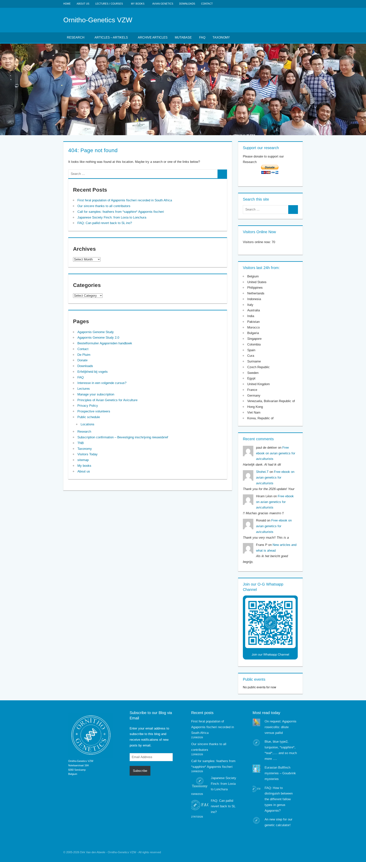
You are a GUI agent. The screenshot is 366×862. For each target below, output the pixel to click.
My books (137, 3)
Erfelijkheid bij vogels (92, 372)
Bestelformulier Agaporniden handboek (104, 343)
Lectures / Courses (109, 3)
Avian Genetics (162, 3)
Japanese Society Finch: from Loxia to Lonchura (111, 217)
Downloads (187, 3)
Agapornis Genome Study (95, 332)
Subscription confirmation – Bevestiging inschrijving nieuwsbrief (122, 437)
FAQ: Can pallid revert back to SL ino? (104, 223)
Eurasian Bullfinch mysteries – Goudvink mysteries (280, 773)
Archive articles (153, 37)
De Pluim (83, 355)
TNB (80, 443)
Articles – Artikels (111, 37)
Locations (87, 424)
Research (75, 37)
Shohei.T (262, 472)
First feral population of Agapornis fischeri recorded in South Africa (124, 200)
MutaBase (183, 37)
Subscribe (140, 771)
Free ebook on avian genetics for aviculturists (275, 453)
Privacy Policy (87, 405)
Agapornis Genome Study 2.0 (98, 337)
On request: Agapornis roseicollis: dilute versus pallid (280, 727)
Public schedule (88, 417)
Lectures (83, 388)
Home (67, 3)
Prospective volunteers (93, 411)
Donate (82, 360)
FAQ (202, 37)
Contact (207, 3)
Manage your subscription (95, 394)
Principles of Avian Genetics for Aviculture (107, 400)
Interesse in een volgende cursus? (101, 383)
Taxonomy (221, 37)
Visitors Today (87, 454)
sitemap (83, 460)
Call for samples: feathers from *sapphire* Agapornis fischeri (120, 212)
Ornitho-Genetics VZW (97, 20)
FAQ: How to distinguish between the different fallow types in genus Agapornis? (279, 799)
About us (83, 3)
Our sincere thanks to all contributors (103, 206)
